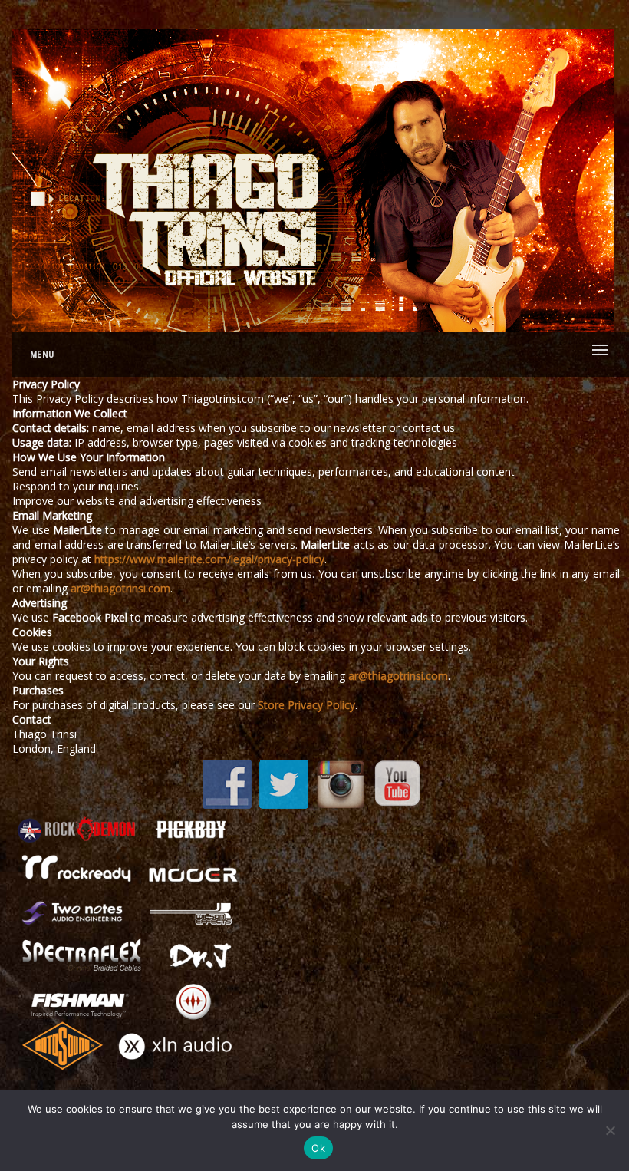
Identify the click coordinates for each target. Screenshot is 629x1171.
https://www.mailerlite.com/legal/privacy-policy (209, 559)
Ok (318, 1148)
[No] (609, 1130)
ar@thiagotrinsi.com (120, 588)
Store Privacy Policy (306, 705)
